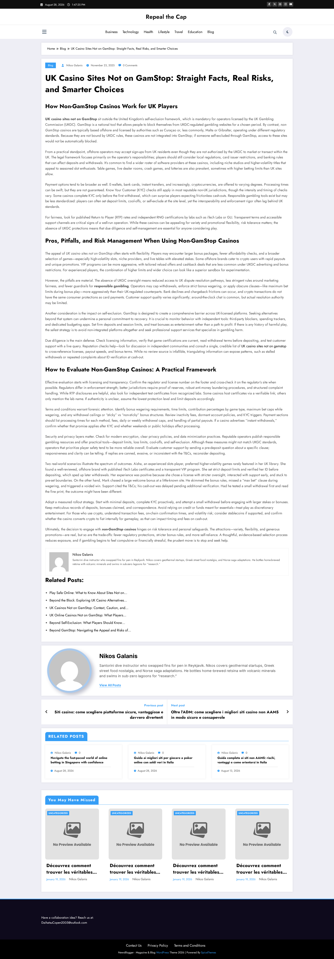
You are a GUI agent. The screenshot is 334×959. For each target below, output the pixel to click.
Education (195, 31)
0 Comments (130, 65)
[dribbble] (280, 4)
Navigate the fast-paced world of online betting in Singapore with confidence (79, 760)
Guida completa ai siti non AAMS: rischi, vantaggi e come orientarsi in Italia (246, 760)
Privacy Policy (158, 945)
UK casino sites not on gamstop (263, 346)
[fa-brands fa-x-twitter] (274, 4)
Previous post (153, 705)
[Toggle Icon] (44, 32)
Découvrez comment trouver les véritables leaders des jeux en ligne (69, 868)
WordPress (162, 952)
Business (111, 31)
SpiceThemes (208, 952)
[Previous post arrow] (46, 712)
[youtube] (291, 4)
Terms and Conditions (189, 945)
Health (148, 31)
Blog (210, 31)
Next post (178, 705)
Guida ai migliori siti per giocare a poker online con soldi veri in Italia (163, 760)
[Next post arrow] (287, 712)
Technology (131, 31)
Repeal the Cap (166, 17)
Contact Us (133, 945)
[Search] (275, 32)
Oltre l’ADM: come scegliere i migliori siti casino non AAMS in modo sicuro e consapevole (225, 714)
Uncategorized (58, 813)
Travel (179, 31)
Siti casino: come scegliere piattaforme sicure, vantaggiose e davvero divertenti (109, 714)
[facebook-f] (269, 4)
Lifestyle (164, 31)
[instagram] (285, 4)
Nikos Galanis (74, 65)
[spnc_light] (287, 32)
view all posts (110, 685)
